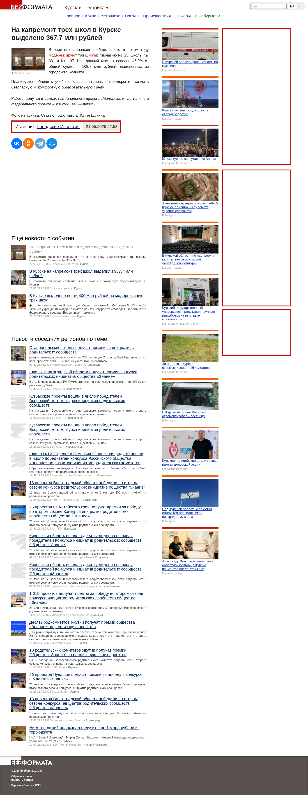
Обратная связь (21, 776)
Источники (110, 16)
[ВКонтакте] (16, 143)
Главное (72, 16)
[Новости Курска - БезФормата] (27, 5)
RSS (38, 785)
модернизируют (63, 55)
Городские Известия (58, 126)
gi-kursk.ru (25, 73)
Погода (132, 16)
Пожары (183, 16)
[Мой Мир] (51, 143)
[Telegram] (40, 143)
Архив (90, 16)
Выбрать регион (22, 779)
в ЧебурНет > (208, 16)
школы (91, 55)
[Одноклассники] (28, 143)
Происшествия (157, 16)
